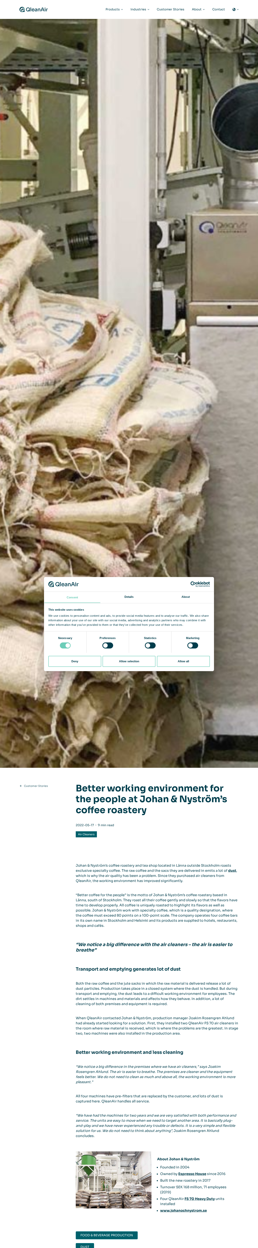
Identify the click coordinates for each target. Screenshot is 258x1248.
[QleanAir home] (33, 9)
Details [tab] (129, 596)
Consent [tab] (72, 597)
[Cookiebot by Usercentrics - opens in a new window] (193, 584)
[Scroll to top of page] (239, 1244)
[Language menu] (235, 9)
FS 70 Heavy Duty (200, 1199)
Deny (74, 661)
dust (232, 871)
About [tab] (186, 596)
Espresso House (192, 1174)
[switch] (107, 645)
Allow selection (129, 661)
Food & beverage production (106, 1235)
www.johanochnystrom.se (183, 1210)
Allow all (183, 661)
